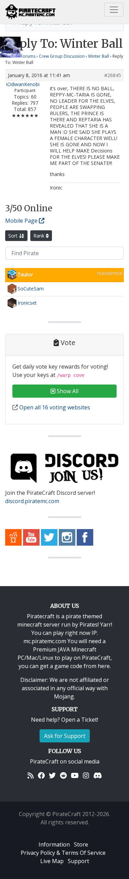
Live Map (52, 861)
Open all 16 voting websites (54, 407)
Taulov (25, 274)
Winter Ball (98, 56)
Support (78, 861)
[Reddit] (63, 775)
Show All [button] (66, 391)
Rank (39, 235)
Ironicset (27, 302)
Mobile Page (22, 220)
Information (54, 844)
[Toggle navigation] (113, 10)
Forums (28, 56)
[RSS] (31, 775)
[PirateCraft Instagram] (67, 536)
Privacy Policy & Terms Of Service (63, 853)
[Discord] (97, 775)
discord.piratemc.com (32, 501)
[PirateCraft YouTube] (31, 536)
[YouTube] (75, 775)
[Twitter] (52, 775)
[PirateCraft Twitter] (49, 536)
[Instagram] (86, 775)
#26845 (112, 75)
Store (81, 844)
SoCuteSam (31, 288)
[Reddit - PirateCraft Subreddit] (13, 536)
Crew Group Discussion (62, 56)
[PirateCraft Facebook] (85, 536)
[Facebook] (41, 775)
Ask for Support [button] (64, 736)
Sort (13, 235)
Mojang (64, 696)
